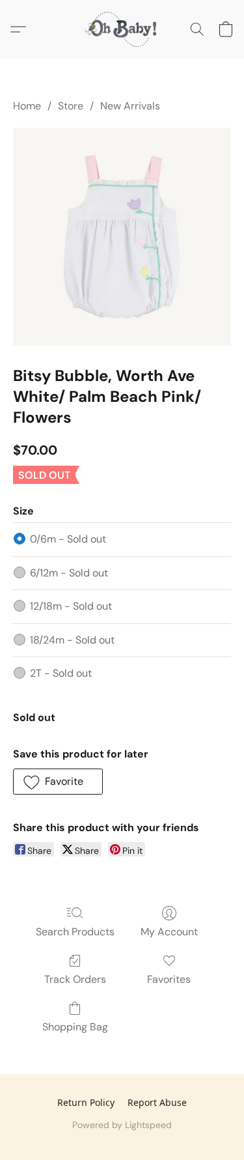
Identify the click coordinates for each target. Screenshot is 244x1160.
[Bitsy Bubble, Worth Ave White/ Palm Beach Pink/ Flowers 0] (122, 237)
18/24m (72, 640)
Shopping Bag (75, 1027)
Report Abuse (157, 1102)
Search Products (75, 932)
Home (27, 106)
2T (61, 673)
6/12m (69, 573)
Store (70, 106)
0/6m (68, 539)
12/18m (71, 606)
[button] (122, 29)
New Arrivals (130, 106)
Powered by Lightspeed (122, 1125)
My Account (169, 932)
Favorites (169, 979)
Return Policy (86, 1102)
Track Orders (75, 979)
